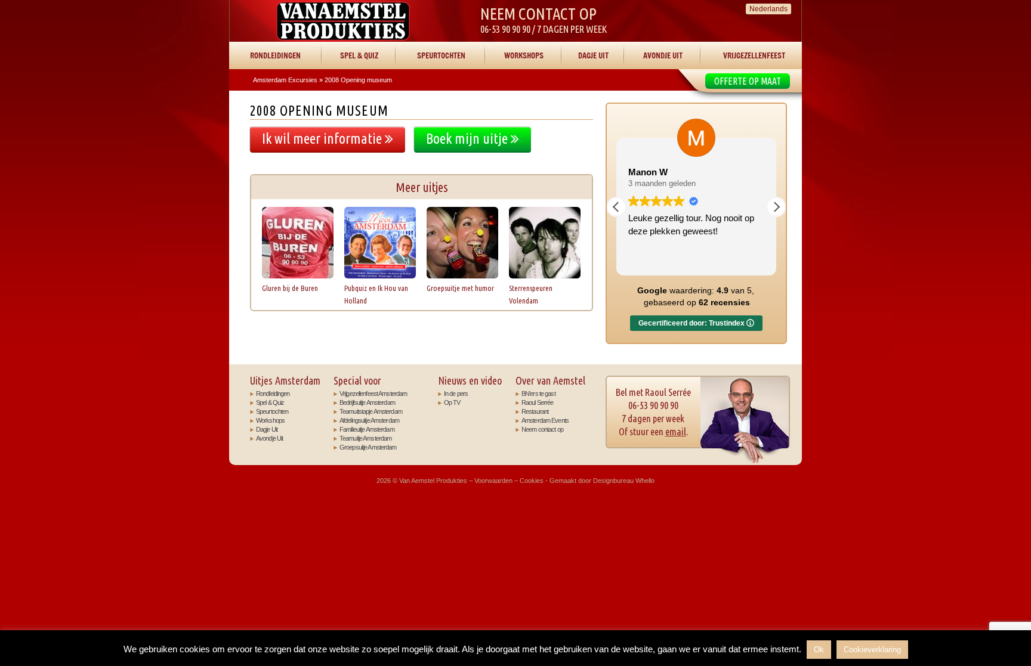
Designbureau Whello (624, 480)
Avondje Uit (663, 55)
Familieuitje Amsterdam (366, 429)
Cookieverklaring (872, 649)
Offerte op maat (747, 81)
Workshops (524, 55)
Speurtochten (441, 55)
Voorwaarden (493, 480)
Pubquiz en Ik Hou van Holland (376, 294)
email (675, 431)
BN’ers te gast (538, 393)
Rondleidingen (275, 55)
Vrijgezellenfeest (754, 55)
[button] (776, 207)
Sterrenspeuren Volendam (530, 294)
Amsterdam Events (545, 420)
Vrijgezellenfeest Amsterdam (373, 393)
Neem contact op (542, 429)
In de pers (456, 393)
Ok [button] (819, 649)
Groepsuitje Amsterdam (368, 447)
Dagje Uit (593, 55)
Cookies (532, 480)
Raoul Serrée (537, 402)
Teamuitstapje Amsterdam (370, 411)
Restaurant (534, 411)
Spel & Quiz (359, 55)
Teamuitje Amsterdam (365, 438)
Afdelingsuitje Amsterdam (369, 420)
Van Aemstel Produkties (343, 21)
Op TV (452, 402)
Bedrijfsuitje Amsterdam (367, 402)
